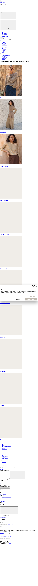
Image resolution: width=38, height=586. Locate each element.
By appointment (4, 33)
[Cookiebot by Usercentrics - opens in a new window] (32, 286)
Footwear (3, 48)
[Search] (8, 15)
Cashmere (3, 56)
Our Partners (4, 454)
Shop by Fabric (4, 57)
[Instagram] (2, 480)
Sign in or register (5, 36)
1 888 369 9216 (2, 2)
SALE (3, 52)
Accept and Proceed (30, 299)
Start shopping (2, 533)
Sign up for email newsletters (4, 470)
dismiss (1, 490)
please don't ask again (6, 490)
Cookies (3, 448)
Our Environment (5, 456)
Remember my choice (8, 533)
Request (1, 469)
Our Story (3, 453)
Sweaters (3, 42)
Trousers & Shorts (5, 47)
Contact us (4, 443)
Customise (18, 299)
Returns (3, 445)
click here (9, 543)
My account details (5, 32)
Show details (32, 296)
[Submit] (17, 475)
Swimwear (4, 51)
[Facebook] (0, 480)
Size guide (4, 447)
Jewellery (3, 50)
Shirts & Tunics (4, 45)
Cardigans (4, 43)
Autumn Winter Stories (6, 55)
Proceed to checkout (4, 524)
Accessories (4, 49)
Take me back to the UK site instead (6, 536)
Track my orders (4, 30)
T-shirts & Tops (4, 44)
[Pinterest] (1, 480)
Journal (3, 59)
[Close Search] (2, 38)
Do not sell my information (6, 446)
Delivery (3, 444)
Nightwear (4, 58)
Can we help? (4, 34)
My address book (5, 31)
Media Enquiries (5, 458)
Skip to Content (2, 0)
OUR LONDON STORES (6, 497)
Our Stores (4, 462)
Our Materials (4, 455)
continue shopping (3, 494)
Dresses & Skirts (5, 46)
